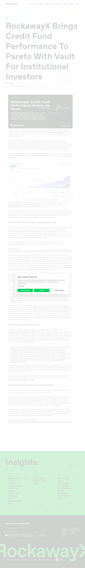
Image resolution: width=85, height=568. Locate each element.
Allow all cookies (25, 290)
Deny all (41, 290)
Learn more (21, 286)
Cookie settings (59, 290)
